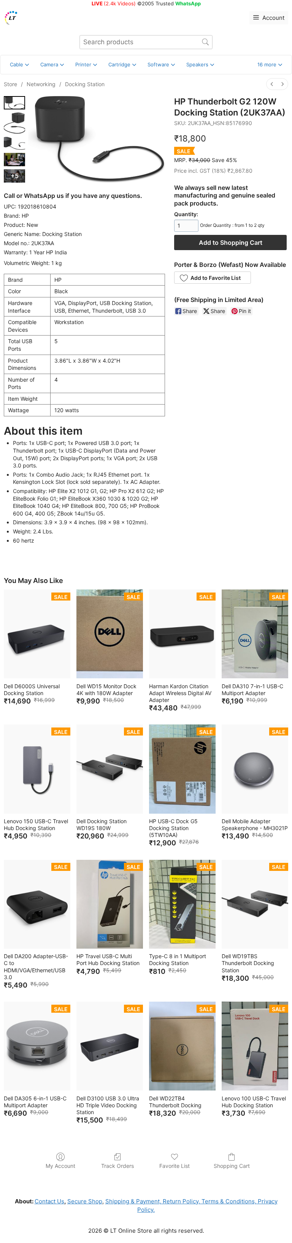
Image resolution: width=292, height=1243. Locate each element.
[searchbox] (146, 42)
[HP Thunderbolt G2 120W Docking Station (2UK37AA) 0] (14, 102)
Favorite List (174, 1166)
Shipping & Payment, (133, 1201)
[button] (270, 64)
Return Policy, (180, 1201)
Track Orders (117, 1166)
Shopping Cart (232, 1166)
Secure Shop (84, 1201)
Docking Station (85, 84)
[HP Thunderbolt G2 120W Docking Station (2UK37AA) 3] (14, 159)
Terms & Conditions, (228, 1201)
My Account (60, 1166)
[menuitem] (272, 84)
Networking (41, 84)
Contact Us (49, 1201)
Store (10, 84)
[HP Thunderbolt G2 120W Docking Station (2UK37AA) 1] (14, 123)
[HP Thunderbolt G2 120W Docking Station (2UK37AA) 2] (14, 143)
